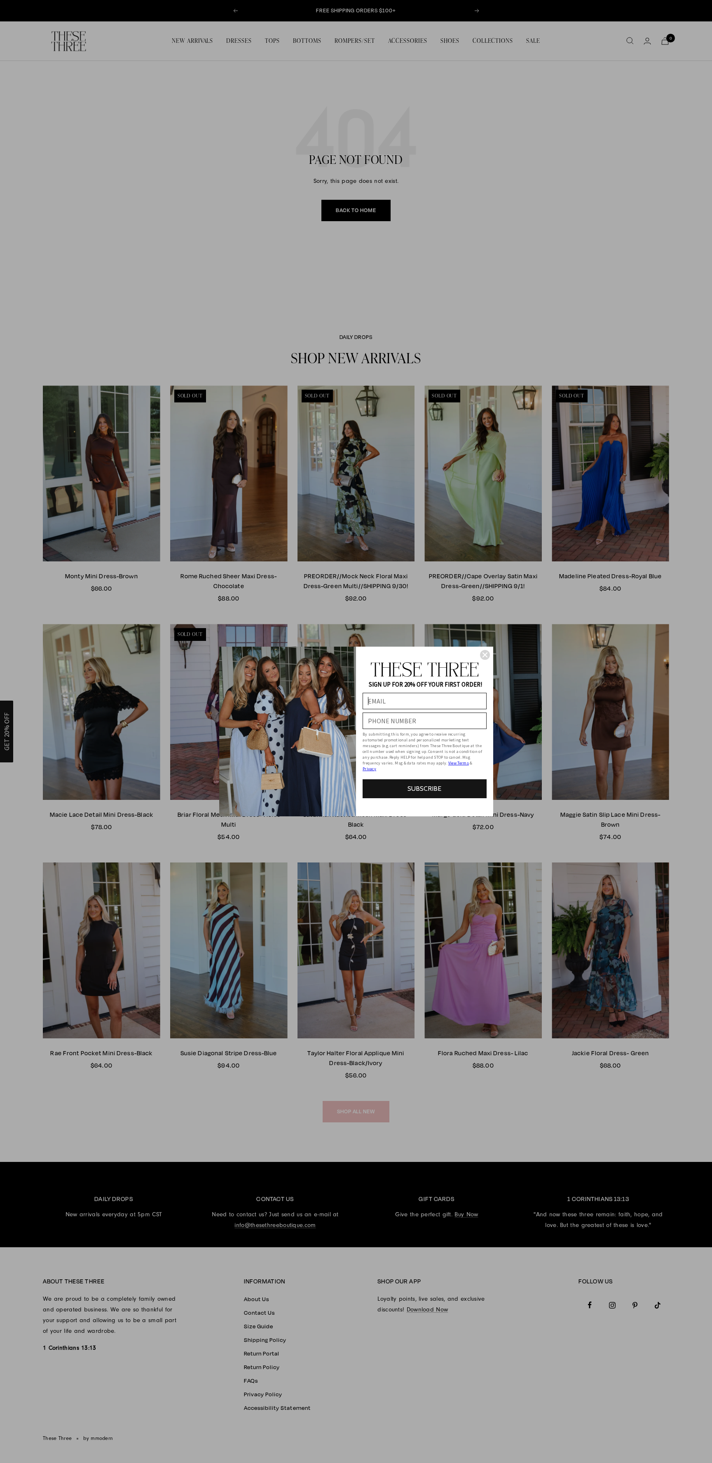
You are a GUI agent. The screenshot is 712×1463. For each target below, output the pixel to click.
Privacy (369, 768)
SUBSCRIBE (424, 788)
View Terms (458, 763)
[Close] (485, 655)
